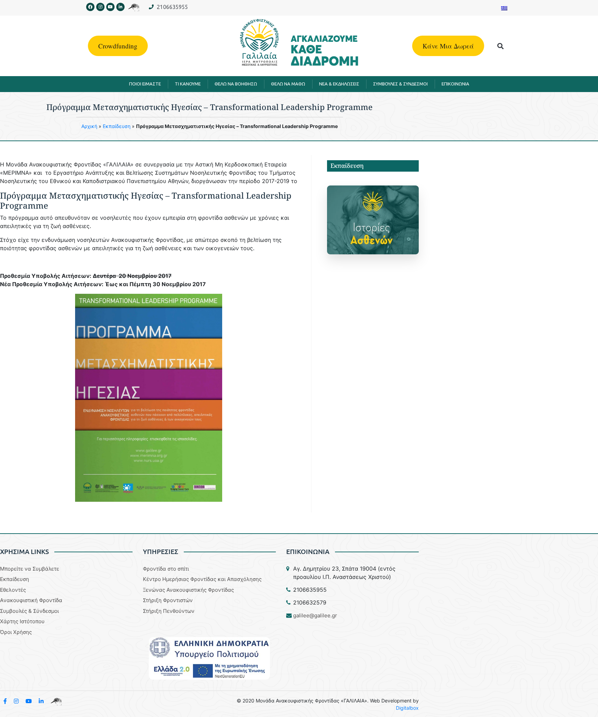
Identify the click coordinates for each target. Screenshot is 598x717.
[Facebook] (90, 7)
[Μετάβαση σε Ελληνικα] (504, 7)
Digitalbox (407, 708)
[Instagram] (100, 7)
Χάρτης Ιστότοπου (22, 621)
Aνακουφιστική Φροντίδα (31, 600)
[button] (500, 46)
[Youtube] (110, 7)
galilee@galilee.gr (315, 615)
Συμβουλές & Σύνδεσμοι (29, 611)
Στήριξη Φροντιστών (168, 600)
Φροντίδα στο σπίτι (166, 568)
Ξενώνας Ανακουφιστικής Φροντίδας (188, 590)
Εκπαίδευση (116, 126)
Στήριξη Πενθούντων (168, 611)
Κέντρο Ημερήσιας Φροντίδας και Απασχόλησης (202, 579)
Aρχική (89, 126)
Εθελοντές (13, 590)
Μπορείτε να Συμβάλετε (29, 568)
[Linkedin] (120, 7)
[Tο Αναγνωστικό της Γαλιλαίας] (56, 701)
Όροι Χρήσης (16, 632)
